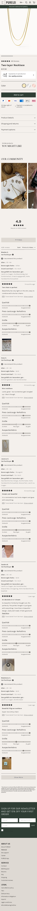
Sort (19, 247)
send (33, 825)
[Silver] (29, 85)
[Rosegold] (34, 85)
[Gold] (24, 85)
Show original (28, 296)
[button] (10, 61)
